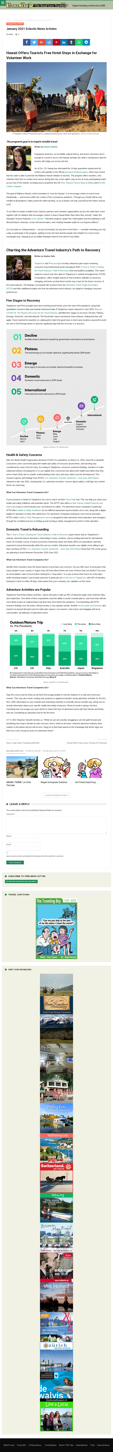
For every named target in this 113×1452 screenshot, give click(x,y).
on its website (37, 218)
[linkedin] (64, 42)
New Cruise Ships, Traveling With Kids (22, 741)
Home (8, 20)
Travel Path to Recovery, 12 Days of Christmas (87, 741)
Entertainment (82, 1445)
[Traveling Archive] (56, 5)
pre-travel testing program (76, 172)
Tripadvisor (39, 263)
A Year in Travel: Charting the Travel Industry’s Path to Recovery (39, 534)
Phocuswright (55, 263)
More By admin (33, 751)
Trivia (92, 1445)
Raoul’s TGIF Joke (66, 1445)
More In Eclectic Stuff (54, 751)
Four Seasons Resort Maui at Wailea (77, 183)
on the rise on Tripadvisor (74, 577)
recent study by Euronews (90, 605)
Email (8, 844)
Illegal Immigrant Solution (54, 782)
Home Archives (103, 1445)
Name (9, 836)
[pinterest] (56, 42)
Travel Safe (70, 499)
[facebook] (26, 42)
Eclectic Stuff (18, 20)
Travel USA (21, 1445)
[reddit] (49, 42)
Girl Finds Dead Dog (85, 782)
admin (11, 34)
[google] (41, 42)
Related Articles (14, 751)
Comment (10, 814)
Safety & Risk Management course (35, 517)
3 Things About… (35, 1445)
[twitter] (34, 42)
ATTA (8, 720)
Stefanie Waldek (50, 147)
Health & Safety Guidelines (29, 510)
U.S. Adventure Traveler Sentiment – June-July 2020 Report (71, 478)
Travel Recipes (50, 1445)
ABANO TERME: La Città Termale (18, 784)
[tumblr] (71, 42)
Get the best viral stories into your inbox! (21, 881)
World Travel (9, 1445)
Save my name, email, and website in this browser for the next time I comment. (35, 856)
